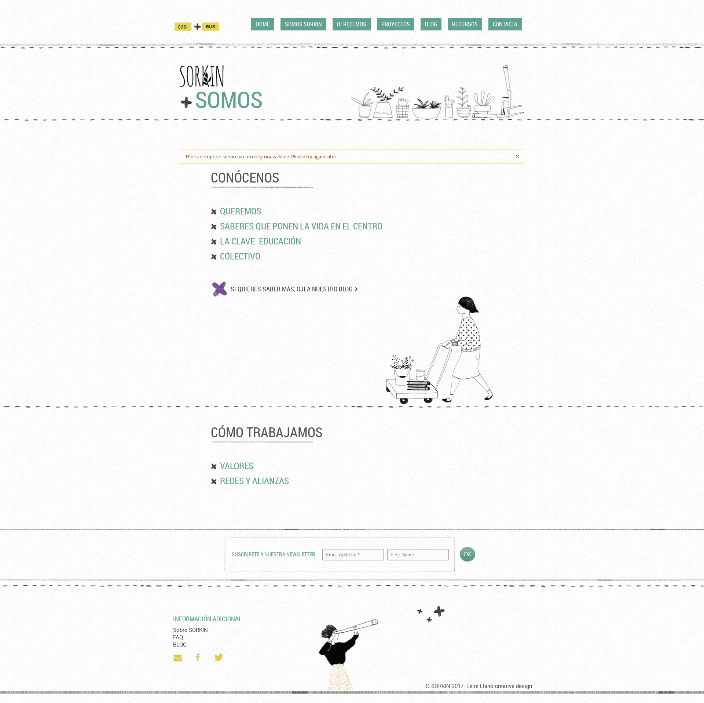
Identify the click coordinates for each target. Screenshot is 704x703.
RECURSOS (465, 24)
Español (187, 26)
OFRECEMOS (351, 24)
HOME (263, 24)
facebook (199, 657)
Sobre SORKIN (190, 629)
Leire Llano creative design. (500, 685)
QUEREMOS (240, 211)
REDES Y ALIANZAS (254, 481)
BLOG (431, 24)
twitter (219, 657)
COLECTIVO (240, 256)
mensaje (178, 657)
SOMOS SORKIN (303, 24)
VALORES (236, 466)
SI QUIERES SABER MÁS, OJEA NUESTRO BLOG (292, 288)
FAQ (178, 637)
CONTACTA (505, 24)
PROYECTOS (395, 24)
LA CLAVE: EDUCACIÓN (260, 241)
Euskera (210, 26)
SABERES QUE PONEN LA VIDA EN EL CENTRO (301, 226)
